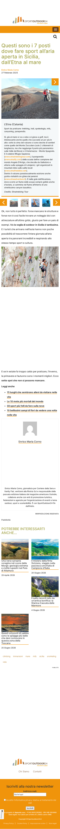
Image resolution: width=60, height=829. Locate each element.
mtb (35, 656)
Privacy (1, 815)
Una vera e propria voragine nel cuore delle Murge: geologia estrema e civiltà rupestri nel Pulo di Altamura (14, 566)
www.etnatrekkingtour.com (17, 156)
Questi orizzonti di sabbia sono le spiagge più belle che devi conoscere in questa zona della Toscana (15, 638)
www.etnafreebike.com (15, 170)
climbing (6, 656)
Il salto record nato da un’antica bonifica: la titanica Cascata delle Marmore (43, 602)
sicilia (41, 656)
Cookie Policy (22, 823)
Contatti (37, 771)
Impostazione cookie (30, 777)
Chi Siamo (24, 771)
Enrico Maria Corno (10, 70)
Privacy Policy (8, 823)
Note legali (52, 823)
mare (28, 656)
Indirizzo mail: (30, 791)
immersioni (18, 656)
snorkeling (51, 656)
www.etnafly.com (13, 159)
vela (5, 662)
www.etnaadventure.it (15, 179)
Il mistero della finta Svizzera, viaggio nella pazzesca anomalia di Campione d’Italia (43, 565)
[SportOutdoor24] (30, 20)
